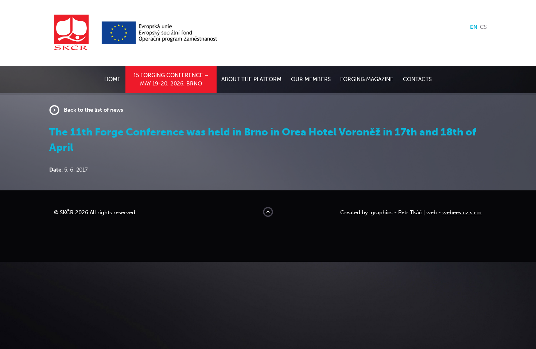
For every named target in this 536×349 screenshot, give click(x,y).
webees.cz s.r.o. (462, 212)
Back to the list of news (93, 110)
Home (112, 79)
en (473, 27)
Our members (311, 79)
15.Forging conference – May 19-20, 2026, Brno (171, 79)
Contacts (417, 79)
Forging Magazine (366, 79)
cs (483, 27)
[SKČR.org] (77, 32)
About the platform (251, 79)
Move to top (268, 212)
